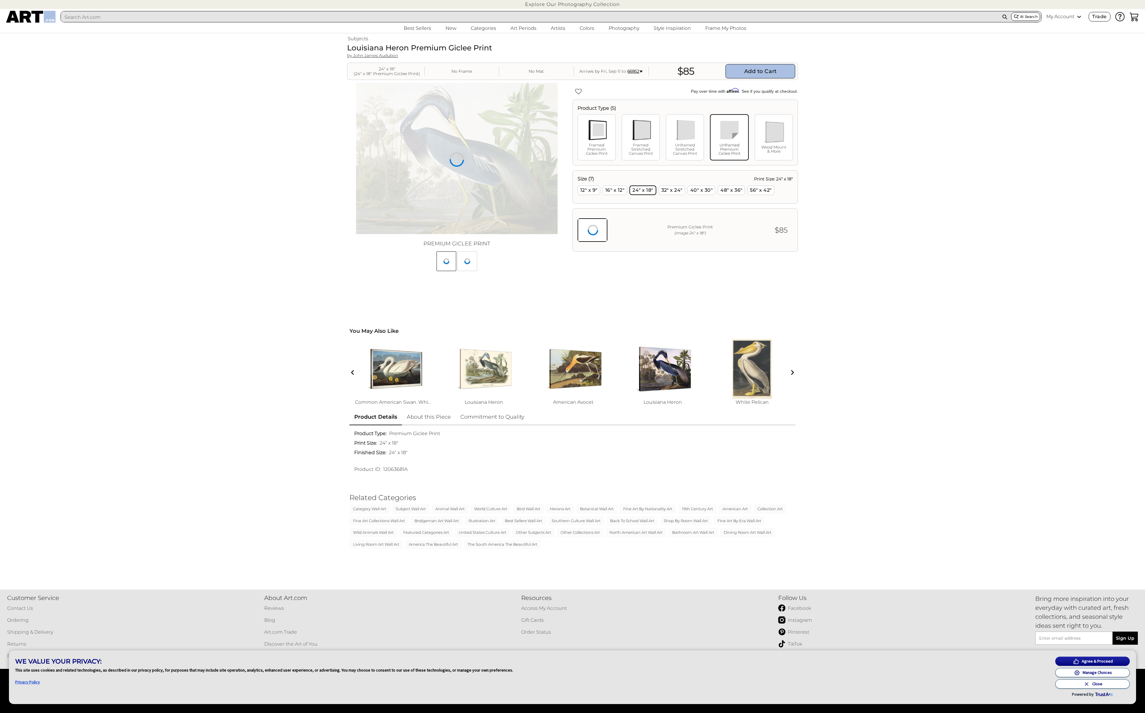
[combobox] (530, 17)
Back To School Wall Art (632, 520)
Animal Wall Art (450, 508)
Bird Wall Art (528, 508)
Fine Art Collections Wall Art (379, 520)
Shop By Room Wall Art (686, 520)
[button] (572, 4)
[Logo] (31, 17)
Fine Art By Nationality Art (647, 508)
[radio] (589, 190)
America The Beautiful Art (433, 544)
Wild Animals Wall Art (373, 532)
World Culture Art (490, 508)
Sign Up (1125, 638)
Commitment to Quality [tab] (492, 417)
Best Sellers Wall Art (523, 520)
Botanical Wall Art (597, 508)
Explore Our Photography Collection (572, 4)
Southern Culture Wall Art (576, 520)
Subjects (358, 38)
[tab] (597, 137)
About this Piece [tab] (429, 417)
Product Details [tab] (375, 417)
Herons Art (560, 508)
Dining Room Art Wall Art (747, 532)
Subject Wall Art (411, 508)
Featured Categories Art (426, 532)
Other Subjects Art (533, 532)
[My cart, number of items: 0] (1134, 16)
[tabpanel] (685, 211)
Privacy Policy (27, 682)
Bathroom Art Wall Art (693, 532)
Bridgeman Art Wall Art (436, 520)
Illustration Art (481, 520)
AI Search (1029, 16)
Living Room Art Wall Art (376, 544)
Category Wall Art (369, 508)
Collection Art (770, 508)
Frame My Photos (725, 28)
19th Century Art (697, 508)
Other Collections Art (580, 532)
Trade (1099, 16)
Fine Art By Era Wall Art (739, 520)
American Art (735, 508)
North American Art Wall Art (636, 532)
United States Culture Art (482, 532)
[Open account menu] (1079, 16)
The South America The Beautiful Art (502, 544)
